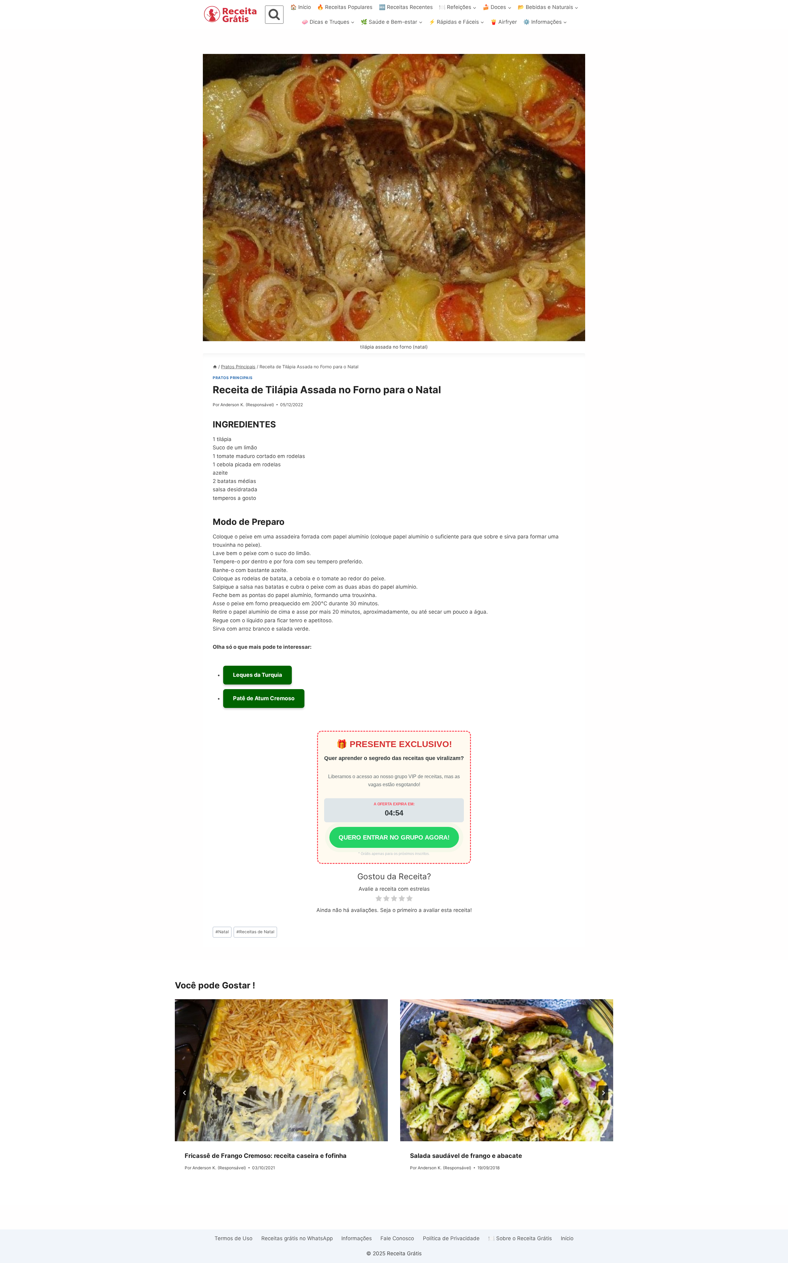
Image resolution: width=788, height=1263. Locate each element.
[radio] (379, 899)
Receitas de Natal (255, 931)
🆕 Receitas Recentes (406, 7)
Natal (222, 931)
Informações (356, 1238)
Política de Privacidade (451, 1238)
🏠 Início (300, 7)
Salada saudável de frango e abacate (466, 1155)
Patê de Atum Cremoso (264, 698)
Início (567, 1238)
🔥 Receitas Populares (344, 7)
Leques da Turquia (257, 675)
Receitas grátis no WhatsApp (297, 1238)
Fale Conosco (397, 1238)
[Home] (215, 366)
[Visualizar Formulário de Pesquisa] (274, 15)
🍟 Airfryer (503, 22)
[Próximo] (603, 1092)
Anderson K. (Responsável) (247, 404)
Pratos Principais (232, 377)
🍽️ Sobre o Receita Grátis (520, 1238)
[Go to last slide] (185, 1092)
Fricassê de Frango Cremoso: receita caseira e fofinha (266, 1155)
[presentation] (281, 1070)
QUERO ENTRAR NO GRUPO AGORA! (394, 837)
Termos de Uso (233, 1238)
